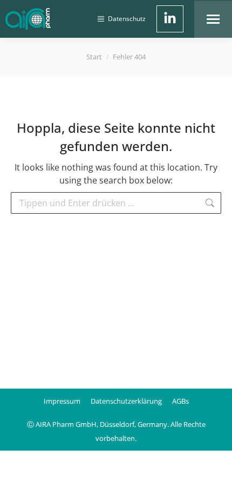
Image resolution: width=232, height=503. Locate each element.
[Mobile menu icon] (213, 19)
